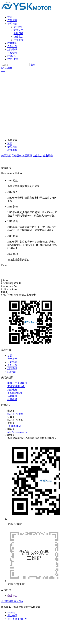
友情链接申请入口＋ (12, 601)
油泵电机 (12, 396)
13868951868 (14, 426)
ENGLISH (12, 59)
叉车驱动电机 (14, 393)
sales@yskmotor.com (17, 432)
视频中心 (12, 43)
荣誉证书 (18, 30)
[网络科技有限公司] (26, 11)
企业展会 (18, 40)
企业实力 (18, 36)
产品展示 (12, 20)
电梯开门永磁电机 (17, 383)
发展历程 (18, 33)
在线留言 (12, 53)
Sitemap (11, 612)
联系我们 (12, 56)
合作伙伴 (12, 46)
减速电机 (12, 389)
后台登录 (12, 615)
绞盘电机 (12, 399)
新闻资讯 (12, 49)
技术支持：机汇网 (17, 618)
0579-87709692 (15, 414)
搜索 (32, 64)
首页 (9, 17)
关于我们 (18, 27)
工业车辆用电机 (16, 386)
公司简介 (12, 23)
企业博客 (12, 595)
